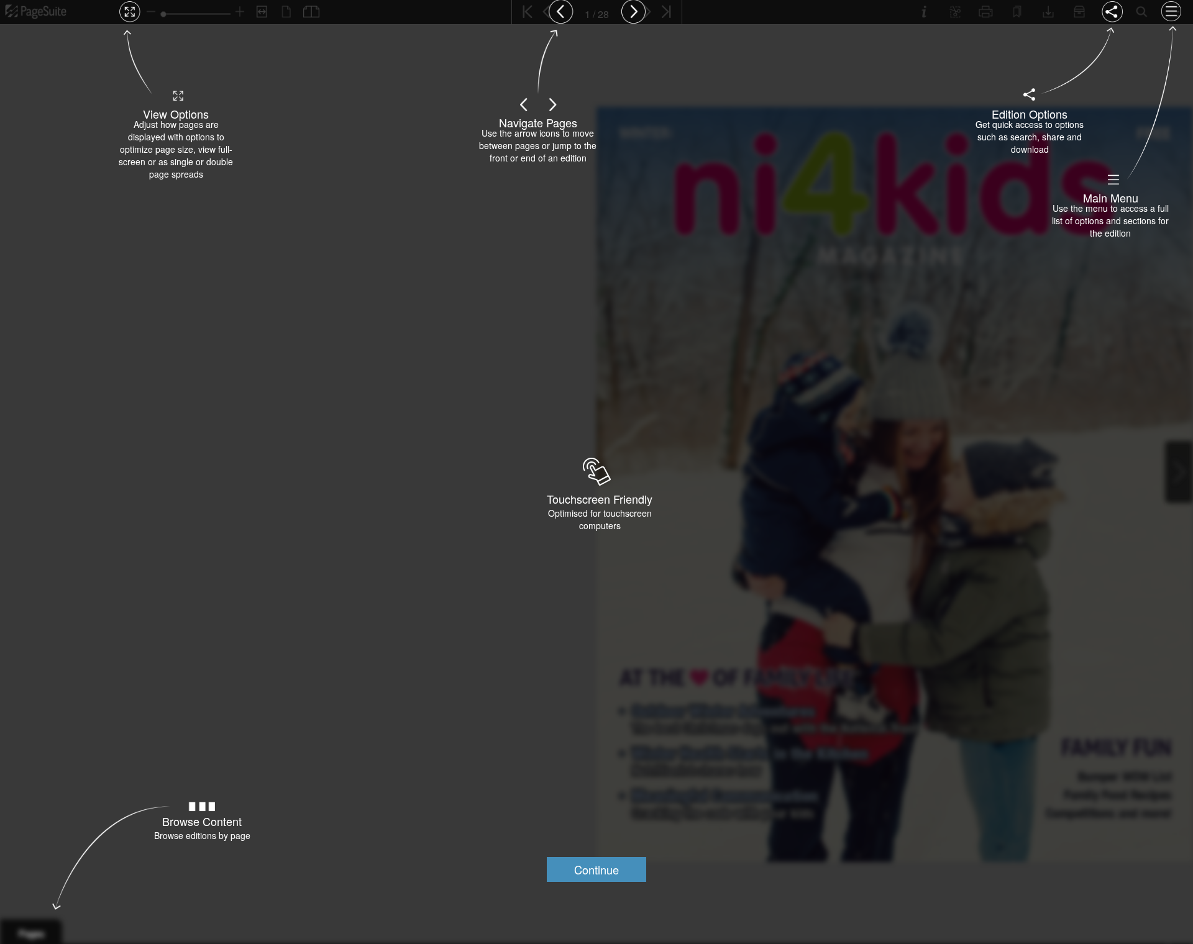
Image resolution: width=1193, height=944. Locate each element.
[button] (596, 869)
